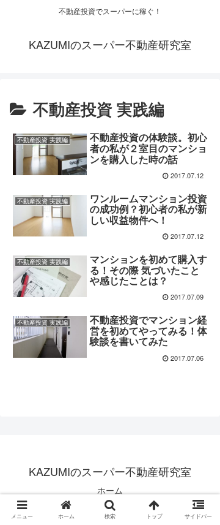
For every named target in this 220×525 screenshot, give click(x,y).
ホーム (110, 490)
